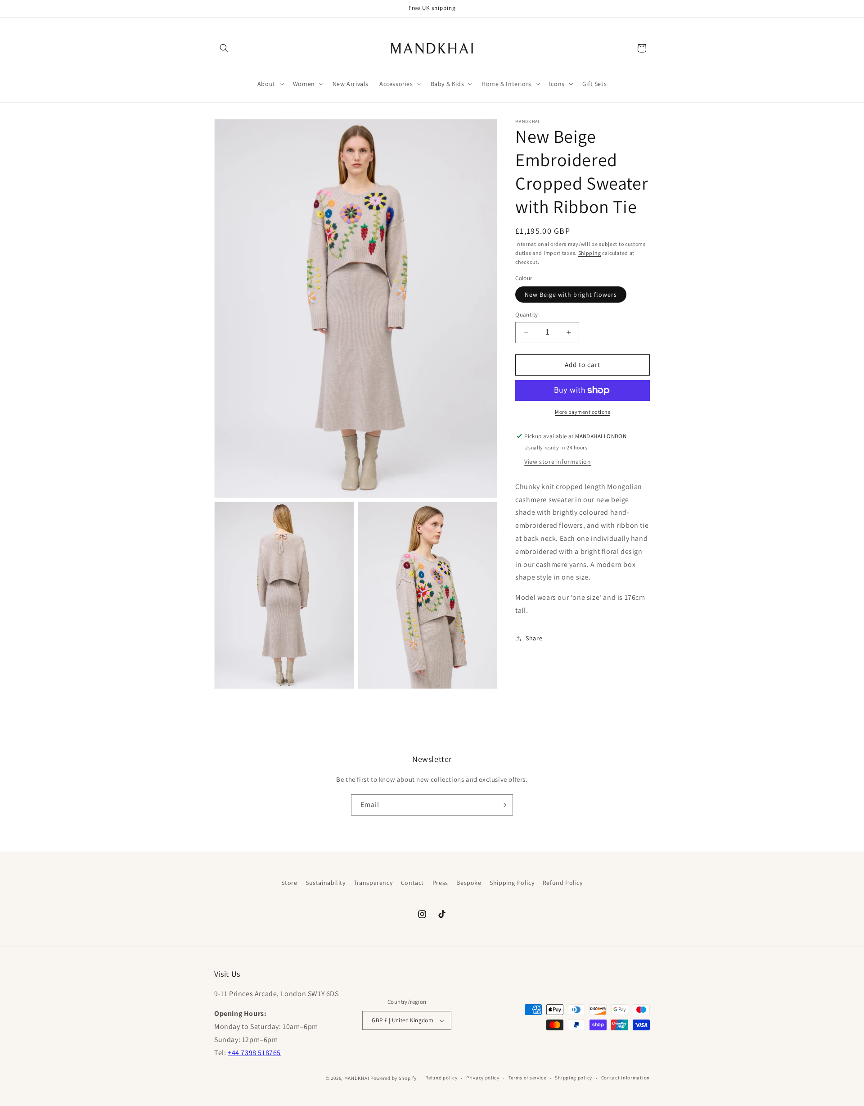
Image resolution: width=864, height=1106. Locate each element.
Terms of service (527, 1078)
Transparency (373, 883)
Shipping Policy (512, 883)
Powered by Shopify (393, 1078)
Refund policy (441, 1078)
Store (289, 883)
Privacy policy (483, 1078)
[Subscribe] (503, 805)
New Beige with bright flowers (571, 294)
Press (440, 883)
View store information (557, 462)
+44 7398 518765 (254, 1052)
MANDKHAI (356, 1078)
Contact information (625, 1078)
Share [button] (534, 638)
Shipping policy (573, 1078)
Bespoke (468, 883)
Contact (412, 883)
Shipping (589, 252)
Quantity (526, 314)
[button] (224, 48)
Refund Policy (563, 883)
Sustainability (325, 883)
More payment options (582, 411)
